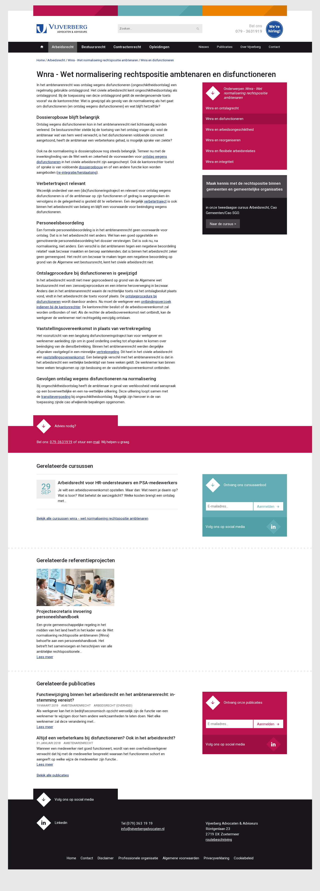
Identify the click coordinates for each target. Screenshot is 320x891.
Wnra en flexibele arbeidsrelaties (230, 151)
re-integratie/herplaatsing (77, 172)
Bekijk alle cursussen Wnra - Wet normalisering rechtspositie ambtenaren (92, 518)
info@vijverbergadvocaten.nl (142, 829)
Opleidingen (159, 47)
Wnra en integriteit (220, 162)
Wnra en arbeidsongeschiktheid (230, 129)
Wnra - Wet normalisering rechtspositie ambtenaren (245, 93)
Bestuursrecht (93, 47)
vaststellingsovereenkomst (64, 357)
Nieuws (204, 47)
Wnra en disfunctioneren (224, 119)
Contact (274, 47)
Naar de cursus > (223, 224)
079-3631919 (61, 442)
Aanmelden (265, 506)
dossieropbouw (91, 167)
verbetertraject (155, 201)
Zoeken (197, 28)
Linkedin (273, 527)
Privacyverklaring (216, 858)
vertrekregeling (108, 352)
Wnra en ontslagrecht (222, 108)
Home (42, 47)
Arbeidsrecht (62, 47)
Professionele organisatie (138, 858)
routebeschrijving (219, 839)
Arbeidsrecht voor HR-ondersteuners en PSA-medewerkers (117, 482)
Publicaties (224, 47)
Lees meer (45, 657)
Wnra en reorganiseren (223, 140)
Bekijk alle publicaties (53, 775)
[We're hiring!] (274, 37)
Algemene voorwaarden (181, 858)
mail (96, 442)
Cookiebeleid (243, 858)
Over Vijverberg (250, 47)
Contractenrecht (127, 47)
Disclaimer (105, 858)
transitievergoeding (56, 397)
